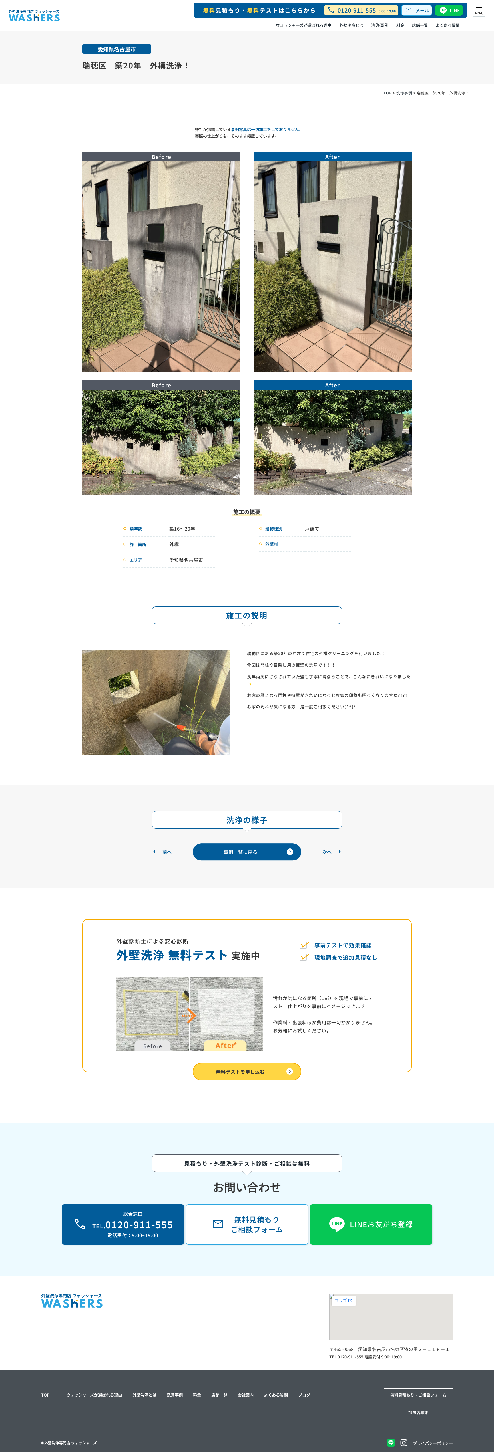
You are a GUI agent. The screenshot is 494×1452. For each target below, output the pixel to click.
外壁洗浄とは (351, 25)
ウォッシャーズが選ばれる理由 (304, 25)
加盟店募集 (418, 1412)
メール (417, 10)
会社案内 (246, 1395)
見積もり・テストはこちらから (259, 10)
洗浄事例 (380, 25)
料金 (400, 25)
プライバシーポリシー (433, 1443)
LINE (455, 10)
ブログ (304, 1395)
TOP (387, 93)
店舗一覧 (420, 25)
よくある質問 (448, 25)
